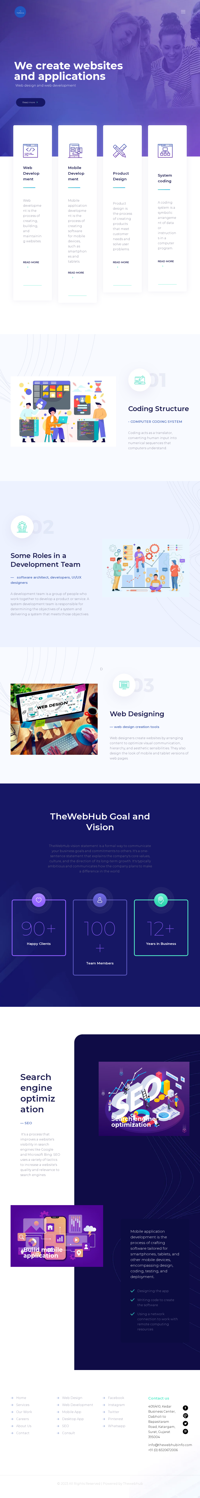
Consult (68, 1433)
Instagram (116, 1405)
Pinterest (115, 1419)
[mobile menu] (183, 11)
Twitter (113, 1412)
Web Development (77, 1405)
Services (22, 1405)
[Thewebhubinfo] (20, 11)
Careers (22, 1419)
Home (21, 1398)
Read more (29, 102)
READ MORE (31, 262)
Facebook (116, 1398)
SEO (65, 1426)
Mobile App (71, 1412)
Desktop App (73, 1419)
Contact (22, 1433)
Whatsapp (116, 1426)
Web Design (72, 1398)
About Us (23, 1426)
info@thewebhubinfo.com (170, 1445)
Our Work (24, 1412)
